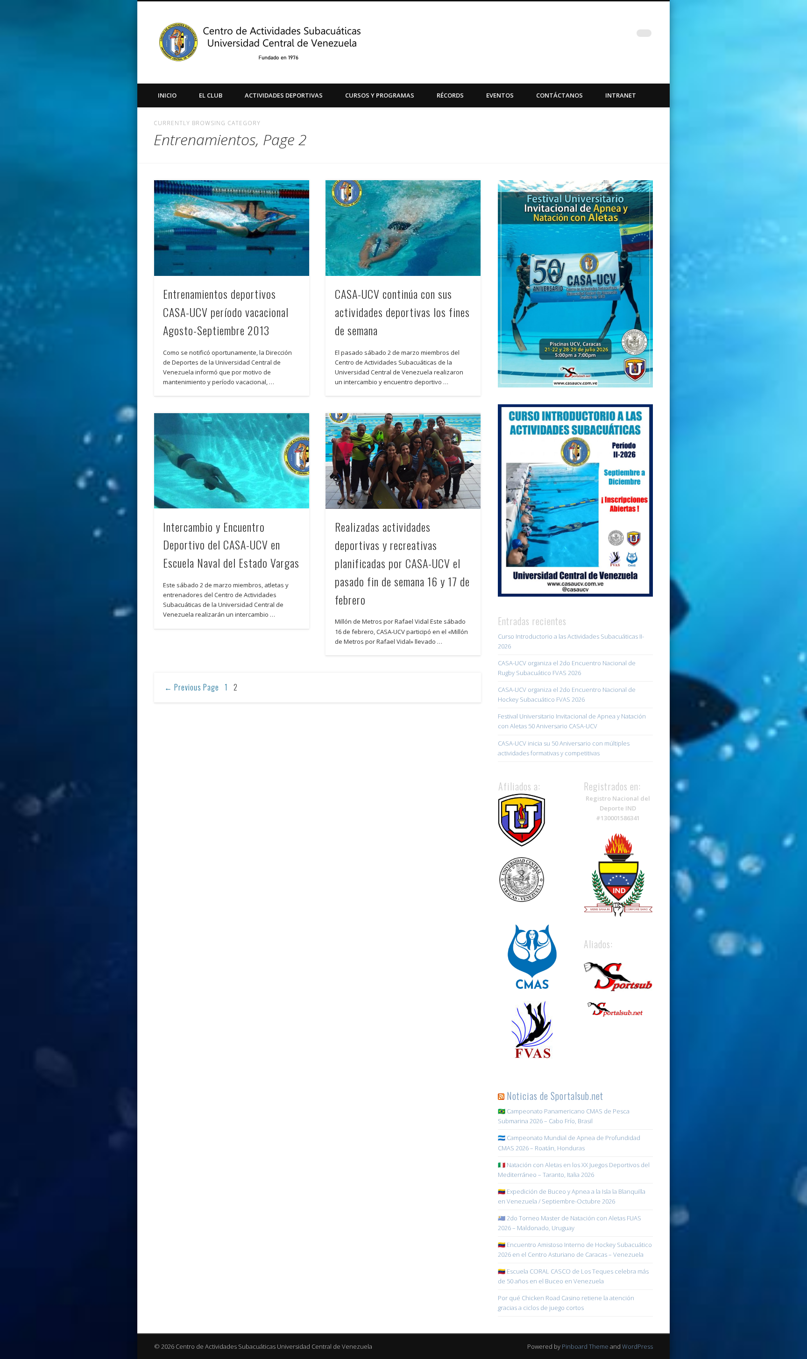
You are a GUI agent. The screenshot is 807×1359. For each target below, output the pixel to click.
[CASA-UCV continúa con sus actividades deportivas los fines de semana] (403, 228)
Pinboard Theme (585, 1346)
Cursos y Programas (379, 95)
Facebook (567, 36)
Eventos (500, 95)
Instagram (605, 36)
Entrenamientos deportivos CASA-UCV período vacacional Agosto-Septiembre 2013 (226, 311)
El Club (210, 95)
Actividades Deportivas (284, 95)
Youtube (624, 36)
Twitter (586, 36)
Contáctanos (559, 95)
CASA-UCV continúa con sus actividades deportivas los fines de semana (402, 311)
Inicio (167, 95)
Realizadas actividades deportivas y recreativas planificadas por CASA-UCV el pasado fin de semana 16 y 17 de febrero (402, 563)
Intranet (620, 95)
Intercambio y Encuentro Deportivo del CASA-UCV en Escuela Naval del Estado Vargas (231, 544)
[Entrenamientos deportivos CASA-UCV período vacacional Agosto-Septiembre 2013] (231, 228)
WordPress (637, 1346)
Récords (450, 95)
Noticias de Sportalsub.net (555, 1096)
